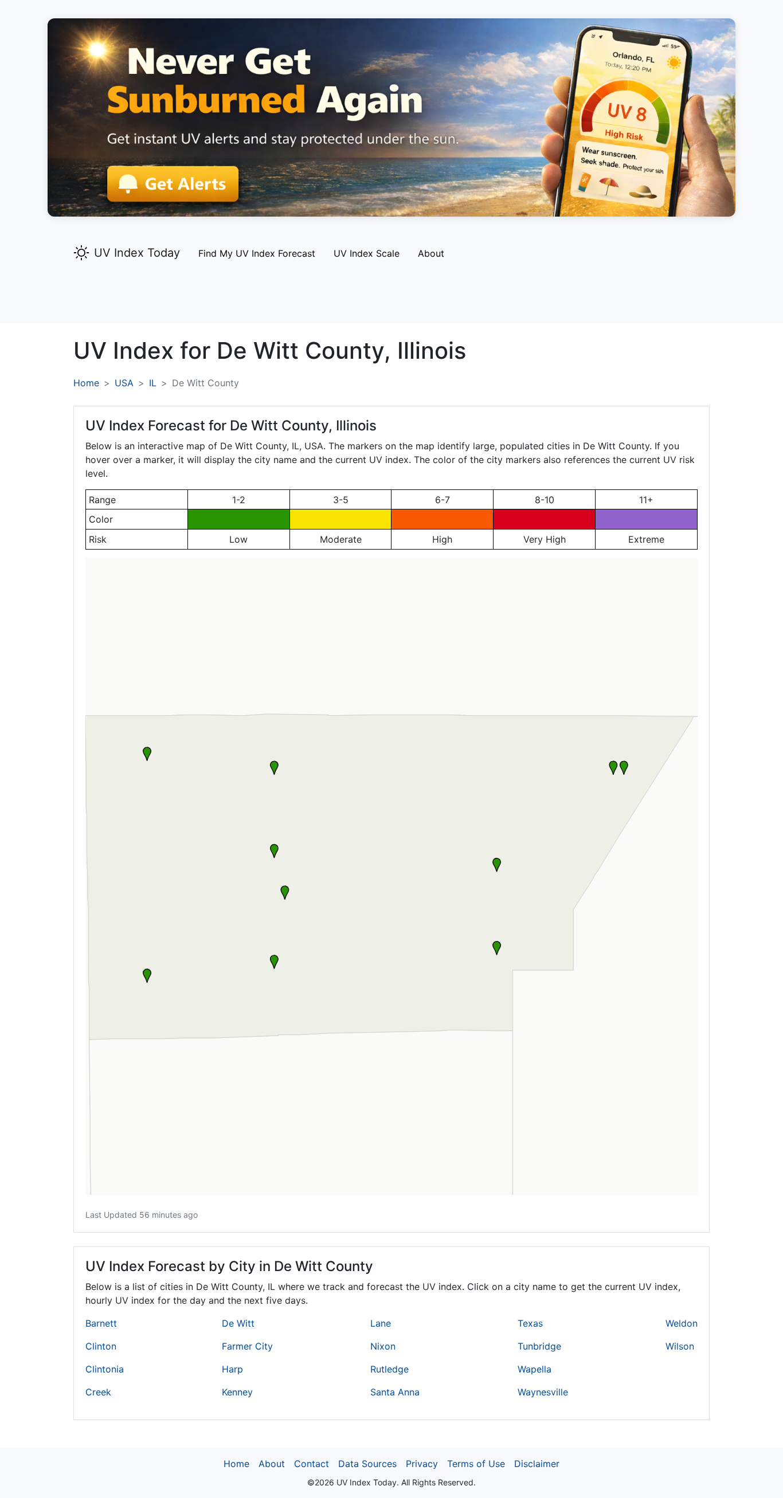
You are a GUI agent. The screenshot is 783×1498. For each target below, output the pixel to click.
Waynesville (543, 1392)
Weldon (681, 1323)
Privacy (422, 1463)
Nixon (383, 1346)
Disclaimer (536, 1463)
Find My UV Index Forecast (256, 253)
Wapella (534, 1369)
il (152, 383)
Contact (311, 1463)
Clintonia (104, 1369)
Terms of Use (476, 1463)
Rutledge (389, 1369)
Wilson (679, 1346)
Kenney (237, 1392)
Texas (530, 1323)
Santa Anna (395, 1392)
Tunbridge (539, 1346)
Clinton (100, 1346)
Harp (232, 1369)
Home (86, 383)
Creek (98, 1392)
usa (124, 383)
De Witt (238, 1323)
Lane (380, 1323)
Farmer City (247, 1346)
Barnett (101, 1323)
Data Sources (367, 1463)
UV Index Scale (367, 253)
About (431, 253)
